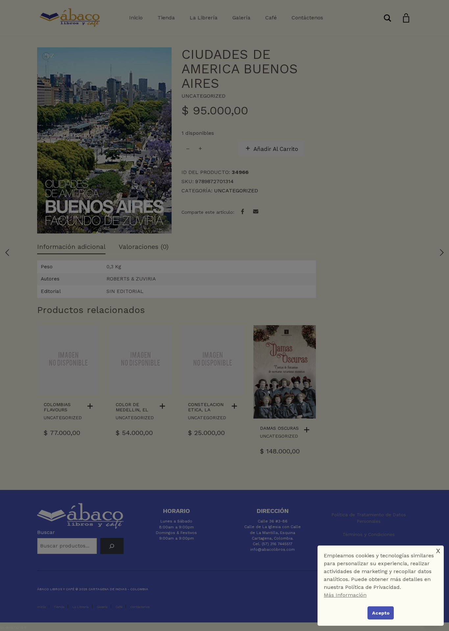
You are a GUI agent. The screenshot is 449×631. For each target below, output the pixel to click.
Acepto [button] (381, 613)
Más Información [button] (345, 595)
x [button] (438, 550)
